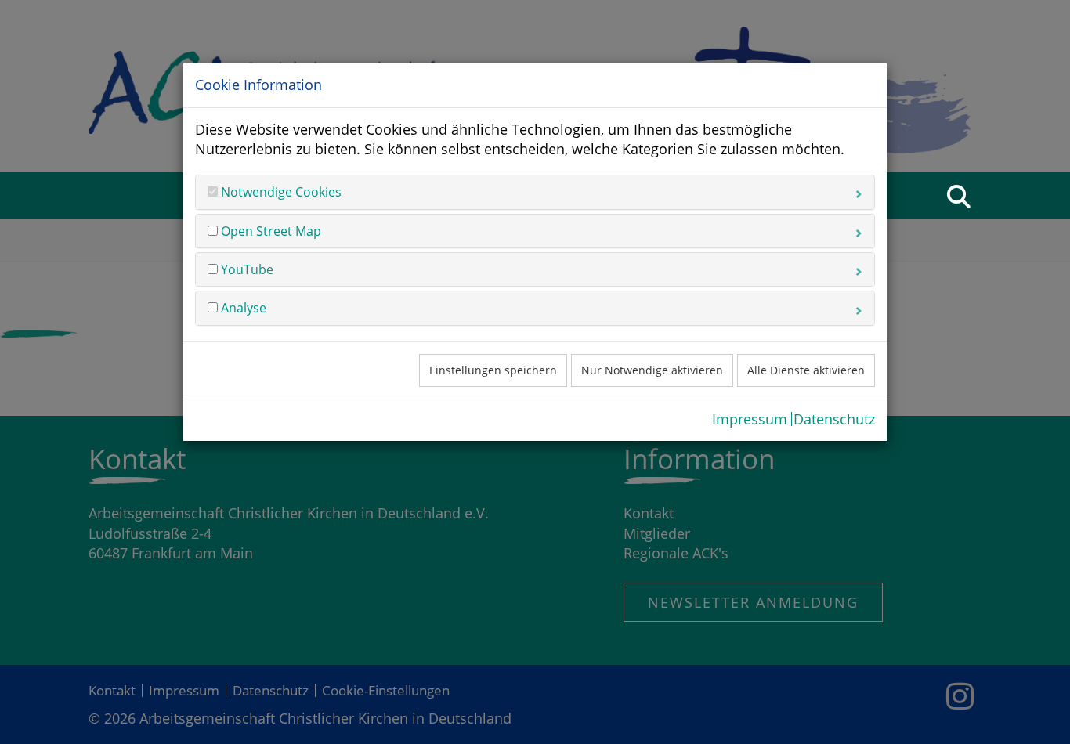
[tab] (535, 191)
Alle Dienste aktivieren (806, 370)
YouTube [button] (245, 269)
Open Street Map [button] (269, 231)
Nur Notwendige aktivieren (652, 370)
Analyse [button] (242, 307)
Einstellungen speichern (493, 370)
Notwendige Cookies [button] (280, 191)
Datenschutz (834, 419)
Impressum (749, 419)
